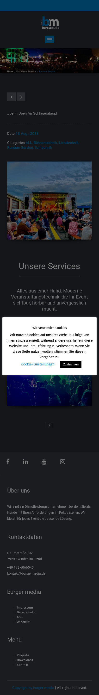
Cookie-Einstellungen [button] (37, 364)
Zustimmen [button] (71, 364)
